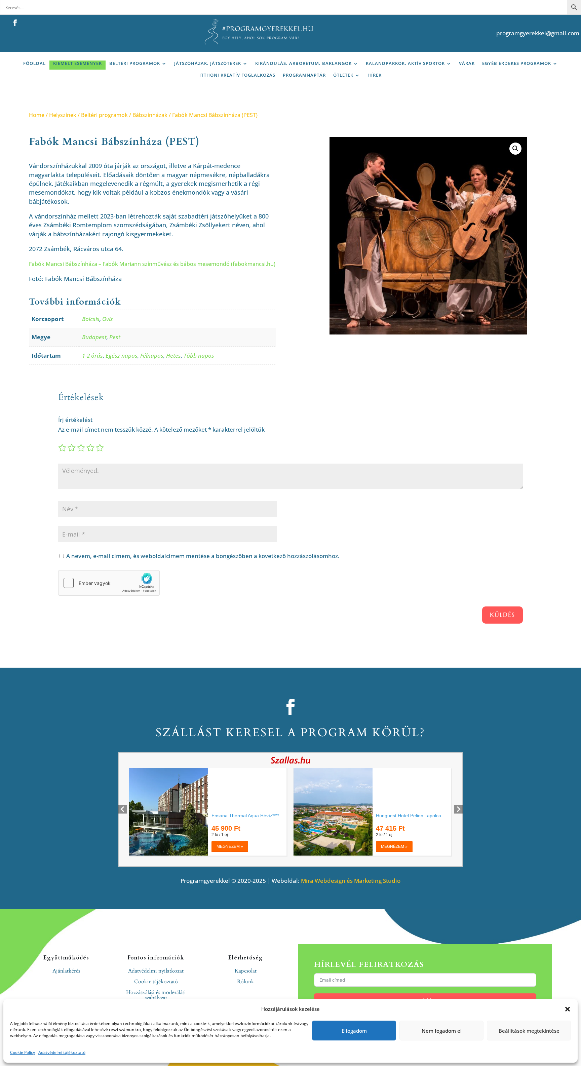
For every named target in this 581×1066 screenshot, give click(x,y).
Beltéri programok (134, 63)
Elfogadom (354, 1030)
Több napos (199, 355)
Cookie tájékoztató (156, 981)
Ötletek (343, 75)
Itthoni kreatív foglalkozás (237, 75)
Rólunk (245, 981)
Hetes (173, 355)
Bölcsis (91, 319)
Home (36, 115)
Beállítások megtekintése (529, 1030)
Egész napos (122, 355)
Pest (114, 337)
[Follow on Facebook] (15, 22)
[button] (567, 1009)
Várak (467, 63)
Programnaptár (304, 75)
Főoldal (34, 63)
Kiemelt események (77, 63)
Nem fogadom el (442, 1030)
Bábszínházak (149, 115)
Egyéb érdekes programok (516, 63)
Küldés (502, 615)
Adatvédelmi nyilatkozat (156, 971)
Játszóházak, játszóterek (207, 63)
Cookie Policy (22, 1052)
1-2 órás (92, 355)
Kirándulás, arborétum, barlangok (303, 63)
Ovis (107, 319)
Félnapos (151, 355)
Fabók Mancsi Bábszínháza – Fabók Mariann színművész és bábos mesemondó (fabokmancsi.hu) (152, 264)
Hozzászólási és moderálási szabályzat (156, 995)
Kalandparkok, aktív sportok (405, 63)
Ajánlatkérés (66, 971)
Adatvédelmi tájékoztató (61, 1052)
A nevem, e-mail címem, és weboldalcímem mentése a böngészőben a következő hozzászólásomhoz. (203, 556)
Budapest (94, 337)
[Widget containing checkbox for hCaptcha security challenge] (109, 583)
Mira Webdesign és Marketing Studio (350, 880)
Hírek (374, 75)
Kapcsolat (246, 971)
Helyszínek (62, 115)
